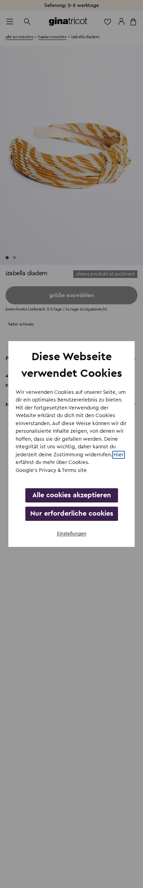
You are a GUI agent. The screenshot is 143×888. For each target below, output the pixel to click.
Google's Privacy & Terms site (51, 470)
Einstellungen (71, 533)
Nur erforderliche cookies (71, 513)
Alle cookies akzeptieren (71, 495)
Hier (118, 454)
